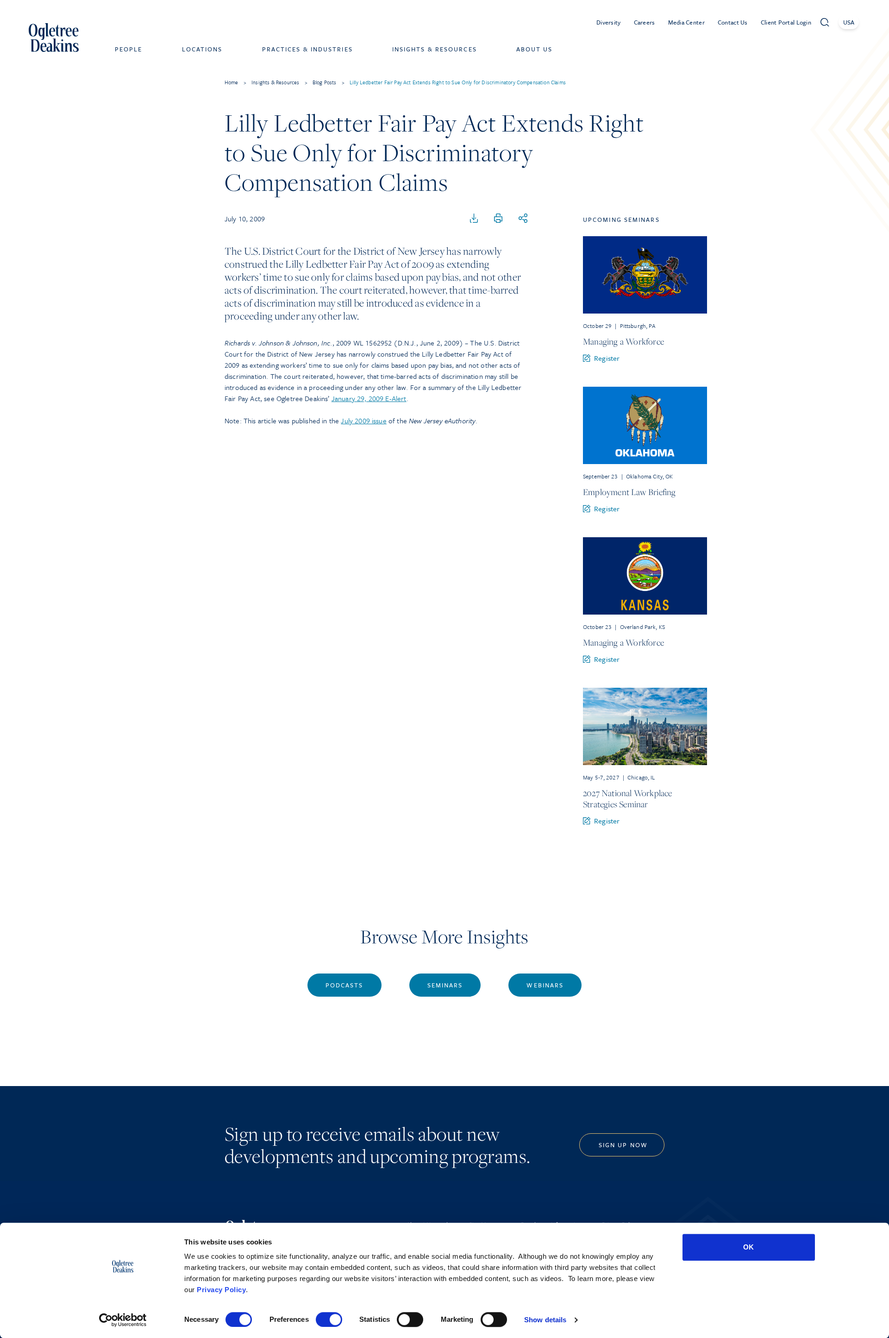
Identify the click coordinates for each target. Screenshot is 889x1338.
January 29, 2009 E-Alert (369, 398)
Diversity (608, 22)
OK (748, 1247)
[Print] (498, 219)
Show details (545, 1320)
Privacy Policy (221, 1290)
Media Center (686, 22)
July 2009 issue (363, 420)
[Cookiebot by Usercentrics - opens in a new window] (122, 1320)
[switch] (329, 1319)
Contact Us (733, 22)
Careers (644, 22)
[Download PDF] (474, 219)
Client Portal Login (786, 22)
